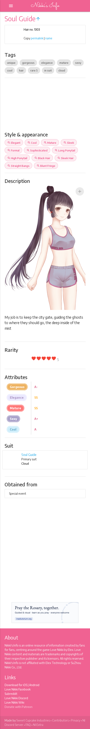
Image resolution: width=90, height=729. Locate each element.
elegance (47, 62)
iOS (25, 685)
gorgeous (28, 62)
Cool (32, 142)
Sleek (68, 142)
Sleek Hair (65, 158)
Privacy (75, 720)
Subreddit (11, 693)
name (48, 38)
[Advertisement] (45, 106)
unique (11, 62)
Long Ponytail (65, 150)
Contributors (60, 720)
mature (63, 62)
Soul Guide (28, 455)
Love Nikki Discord (16, 698)
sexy (78, 62)
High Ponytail (17, 158)
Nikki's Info (45, 5)
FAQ (28, 725)
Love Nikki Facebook (18, 689)
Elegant (13, 142)
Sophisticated (37, 150)
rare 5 (34, 70)
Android (34, 685)
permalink (37, 38)
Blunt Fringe (46, 165)
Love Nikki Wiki (14, 702)
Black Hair (42, 158)
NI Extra (38, 725)
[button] (80, 191)
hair (21, 70)
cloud (61, 70)
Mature (50, 142)
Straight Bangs (18, 165)
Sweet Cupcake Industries (33, 720)
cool (9, 70)
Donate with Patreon (18, 707)
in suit (48, 70)
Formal (13, 150)
